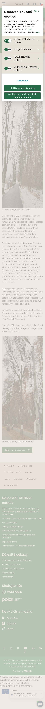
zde (29, 29)
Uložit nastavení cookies (22, 88)
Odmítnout (22, 80)
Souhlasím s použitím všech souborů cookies (22, 96)
